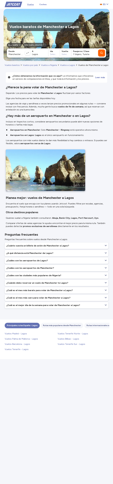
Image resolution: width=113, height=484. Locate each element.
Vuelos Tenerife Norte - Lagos (73, 333)
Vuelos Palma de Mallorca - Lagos (21, 339)
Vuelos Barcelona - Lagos (17, 344)
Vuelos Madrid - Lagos (16, 333)
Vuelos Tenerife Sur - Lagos (71, 344)
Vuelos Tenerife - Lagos (17, 349)
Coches (43, 4)
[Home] (13, 4)
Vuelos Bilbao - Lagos (68, 339)
